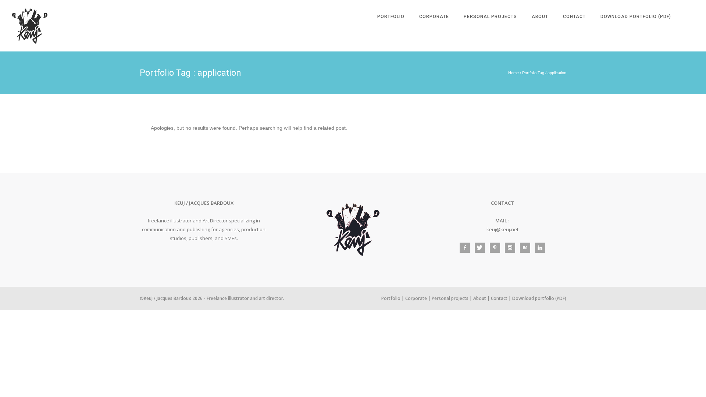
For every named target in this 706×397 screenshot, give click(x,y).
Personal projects (490, 16)
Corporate (434, 16)
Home (513, 73)
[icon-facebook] (467, 248)
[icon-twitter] (482, 248)
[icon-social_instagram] (512, 248)
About (540, 16)
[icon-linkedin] (540, 248)
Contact (574, 16)
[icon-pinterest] (497, 248)
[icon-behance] (527, 248)
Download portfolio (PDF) (635, 16)
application (557, 73)
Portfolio (390, 16)
